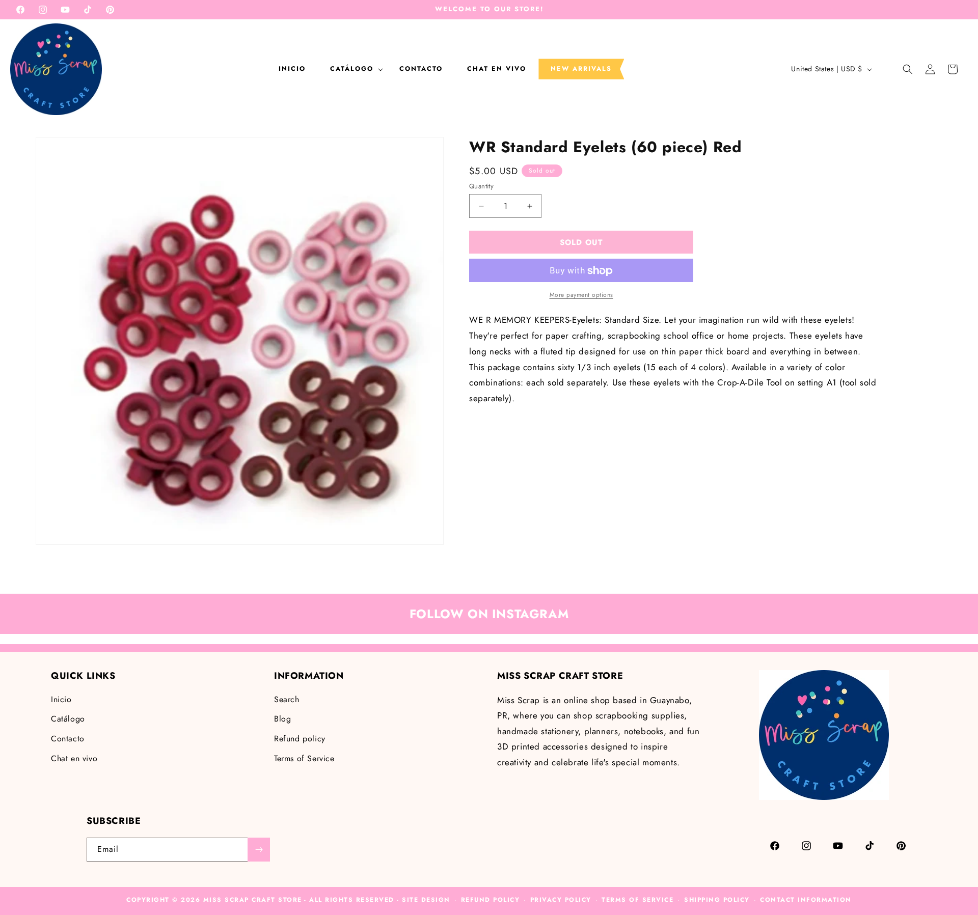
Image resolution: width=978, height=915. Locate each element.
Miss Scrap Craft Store (252, 899)
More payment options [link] (581, 295)
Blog (282, 719)
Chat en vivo (74, 758)
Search (287, 699)
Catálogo (68, 719)
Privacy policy (560, 899)
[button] (352, 69)
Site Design (426, 899)
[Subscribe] (259, 850)
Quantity (481, 186)
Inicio (61, 699)
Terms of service (637, 899)
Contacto (68, 738)
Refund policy (299, 738)
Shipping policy (717, 899)
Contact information (806, 899)
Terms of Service (304, 758)
